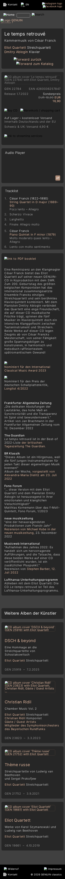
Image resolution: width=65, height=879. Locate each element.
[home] (8, 15)
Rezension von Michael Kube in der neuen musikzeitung (30, 531)
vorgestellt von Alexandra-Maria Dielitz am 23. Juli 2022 (30, 475)
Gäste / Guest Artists (20, 722)
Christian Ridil (18, 702)
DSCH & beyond (20, 640)
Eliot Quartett (27, 47)
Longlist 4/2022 (16, 388)
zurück (36, 59)
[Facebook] (52, 6)
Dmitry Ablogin (22, 52)
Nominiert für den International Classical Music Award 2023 (27, 368)
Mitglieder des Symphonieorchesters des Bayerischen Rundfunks (32, 727)
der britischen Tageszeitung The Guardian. (25, 444)
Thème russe (17, 764)
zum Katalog (43, 64)
